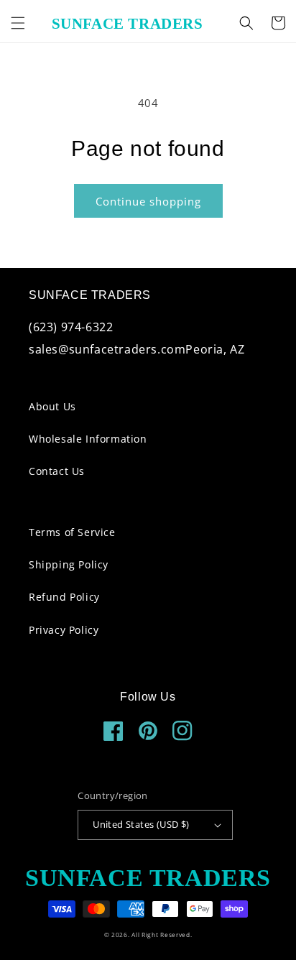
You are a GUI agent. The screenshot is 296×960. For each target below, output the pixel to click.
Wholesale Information (88, 439)
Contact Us (57, 471)
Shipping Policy (68, 564)
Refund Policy (64, 597)
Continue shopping (148, 201)
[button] (18, 23)
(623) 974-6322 (71, 327)
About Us (52, 406)
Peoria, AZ (214, 349)
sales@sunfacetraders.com (107, 349)
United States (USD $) (141, 824)
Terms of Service (72, 532)
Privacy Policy (63, 630)
